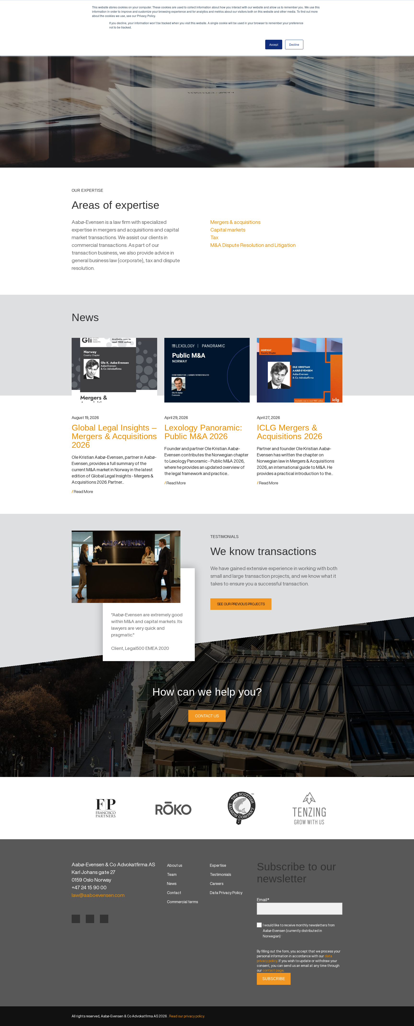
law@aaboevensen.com (98, 895)
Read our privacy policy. (187, 1016)
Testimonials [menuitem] (220, 874)
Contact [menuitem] (174, 893)
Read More (83, 491)
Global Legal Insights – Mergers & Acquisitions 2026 (114, 436)
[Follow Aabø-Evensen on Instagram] (104, 919)
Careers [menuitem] (217, 883)
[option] (105, 808)
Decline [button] (294, 44)
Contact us (207, 716)
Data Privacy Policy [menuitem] (226, 893)
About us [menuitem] (174, 865)
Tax (214, 237)
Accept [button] (273, 44)
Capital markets (227, 229)
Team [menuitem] (172, 874)
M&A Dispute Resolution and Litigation (253, 245)
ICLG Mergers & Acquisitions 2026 (289, 432)
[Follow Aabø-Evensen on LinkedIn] (90, 919)
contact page (273, 970)
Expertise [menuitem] (218, 865)
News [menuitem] (172, 883)
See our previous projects (241, 604)
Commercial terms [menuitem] (182, 902)
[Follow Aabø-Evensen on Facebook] (76, 919)
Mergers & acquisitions (235, 222)
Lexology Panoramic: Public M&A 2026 (203, 432)
